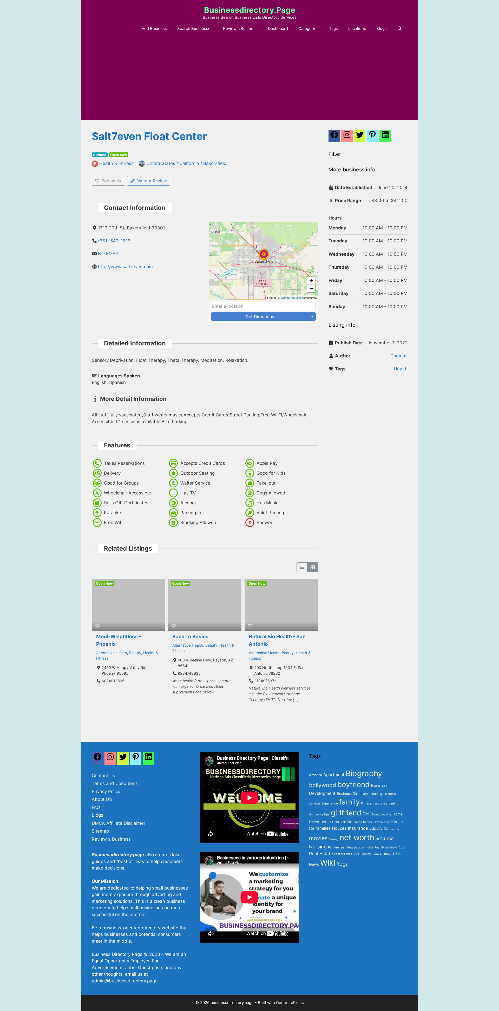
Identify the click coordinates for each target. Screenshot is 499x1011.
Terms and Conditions (115, 783)
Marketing (391, 828)
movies (318, 838)
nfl (377, 839)
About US (102, 799)
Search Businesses (195, 28)
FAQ (96, 807)
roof (356, 854)
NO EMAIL (108, 253)
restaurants (343, 854)
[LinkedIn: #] (385, 137)
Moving (333, 839)
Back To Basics (190, 636)
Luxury (376, 828)
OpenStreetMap (291, 297)
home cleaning (381, 814)
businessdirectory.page (249, 10)
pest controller (363, 847)
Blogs (381, 28)
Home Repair (363, 822)
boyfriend (353, 784)
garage (377, 803)
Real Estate (321, 853)
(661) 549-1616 (114, 240)
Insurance (358, 828)
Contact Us (103, 775)
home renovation (336, 821)
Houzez (339, 828)
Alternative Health (111, 653)
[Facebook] (334, 137)
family (349, 801)
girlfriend (346, 812)
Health (401, 368)
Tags (333, 28)
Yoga (343, 864)
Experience (330, 803)
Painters (334, 847)
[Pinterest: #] (372, 137)
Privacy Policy (106, 791)
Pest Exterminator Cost (390, 847)
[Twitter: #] (359, 137)
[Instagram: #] (110, 759)
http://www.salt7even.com (125, 266)
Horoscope (381, 822)
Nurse (387, 838)
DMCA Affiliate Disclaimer (118, 823)
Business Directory (352, 793)
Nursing (318, 846)
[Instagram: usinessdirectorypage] (347, 137)
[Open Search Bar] (399, 28)
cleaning (376, 794)
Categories (308, 28)
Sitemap (100, 831)
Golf (367, 813)
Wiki (327, 862)
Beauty (135, 653)
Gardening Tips (319, 814)
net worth (357, 837)
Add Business (154, 28)
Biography (364, 773)
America (315, 775)
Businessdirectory (112, 854)
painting (347, 847)
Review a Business (240, 28)
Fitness (366, 803)
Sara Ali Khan (382, 854)
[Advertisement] (249, 80)
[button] (311, 281)
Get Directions (260, 316)
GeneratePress (290, 1002)
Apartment (333, 774)
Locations (357, 28)
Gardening (390, 803)
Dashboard (278, 28)
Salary (365, 854)
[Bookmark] (97, 626)
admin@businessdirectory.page (124, 980)
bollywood (322, 785)
